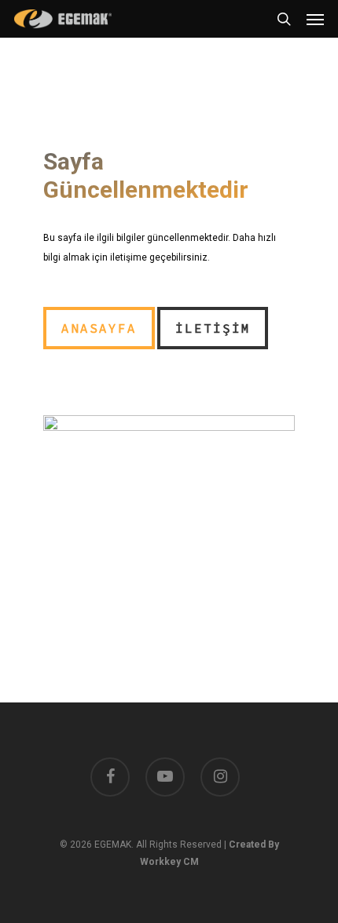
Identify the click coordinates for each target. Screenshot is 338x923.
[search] (284, 18)
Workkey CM (169, 861)
